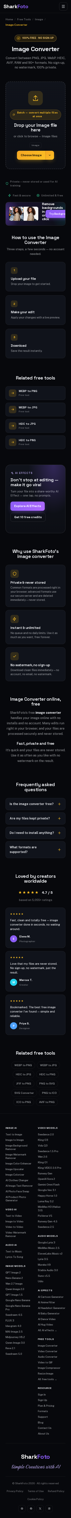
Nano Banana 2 (14, 1278)
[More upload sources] (49, 155)
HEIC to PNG (47, 1074)
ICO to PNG (23, 1102)
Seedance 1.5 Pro (48, 1151)
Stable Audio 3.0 (48, 1270)
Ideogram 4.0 (13, 1326)
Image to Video (14, 1221)
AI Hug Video (45, 1324)
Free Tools (24, 19)
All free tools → (47, 1379)
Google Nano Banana (18, 1300)
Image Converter (48, 1345)
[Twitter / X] (40, 1508)
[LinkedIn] (49, 1508)
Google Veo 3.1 (47, 1190)
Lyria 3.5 (43, 1259)
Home (9, 19)
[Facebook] (31, 1508)
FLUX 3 (10, 1320)
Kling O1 (43, 1162)
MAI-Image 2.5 (14, 1331)
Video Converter (47, 1351)
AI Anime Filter (46, 1302)
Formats (43, 1411)
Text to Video (14, 1215)
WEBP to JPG (48, 1065)
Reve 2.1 (10, 1348)
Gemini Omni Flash (49, 1184)
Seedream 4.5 (14, 1314)
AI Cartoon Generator (51, 1296)
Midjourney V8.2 (15, 1337)
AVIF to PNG (47, 1102)
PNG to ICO (49, 1092)
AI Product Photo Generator (16, 1199)
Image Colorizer (15, 1174)
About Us (43, 1433)
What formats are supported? (23, 849)
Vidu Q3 (43, 1145)
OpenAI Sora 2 (46, 1179)
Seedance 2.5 (46, 1226)
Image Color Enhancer (18, 1163)
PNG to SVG (47, 1083)
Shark (16, 6)
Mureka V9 (44, 1264)
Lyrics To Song (14, 1257)
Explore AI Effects (27, 506)
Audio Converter (47, 1356)
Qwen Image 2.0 (15, 1289)
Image (39, 19)
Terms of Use (36, 1491)
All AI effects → (47, 1330)
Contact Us (44, 1428)
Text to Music (14, 1251)
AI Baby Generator (49, 1313)
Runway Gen (45, 1173)
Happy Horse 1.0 (47, 1195)
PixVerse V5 (45, 1215)
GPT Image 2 (13, 1272)
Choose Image (31, 155)
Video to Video (14, 1226)
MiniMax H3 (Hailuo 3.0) (49, 1208)
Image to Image (15, 1139)
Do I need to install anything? (32, 833)
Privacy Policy (15, 1491)
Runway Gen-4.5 (47, 1221)
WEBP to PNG (23, 1065)
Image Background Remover (16, 1147)
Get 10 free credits (28, 517)
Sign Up (42, 1400)
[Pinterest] (21, 1508)
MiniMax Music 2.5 (49, 1248)
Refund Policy (56, 1491)
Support (43, 1416)
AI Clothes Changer (17, 1180)
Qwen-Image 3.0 (15, 1342)
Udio (40, 1281)
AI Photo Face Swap (17, 1191)
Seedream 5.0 (14, 1353)
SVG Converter (24, 1092)
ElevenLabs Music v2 (50, 1253)
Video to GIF (45, 1362)
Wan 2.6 (42, 1156)
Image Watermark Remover (16, 1156)
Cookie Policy (35, 1499)
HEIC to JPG (23, 1074)
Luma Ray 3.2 (46, 1201)
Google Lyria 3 (46, 1242)
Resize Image (45, 1373)
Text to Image (14, 1134)
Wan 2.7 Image (14, 1283)
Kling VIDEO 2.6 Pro (49, 1167)
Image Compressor (49, 1367)
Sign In (42, 1394)
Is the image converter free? (32, 804)
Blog (40, 1422)
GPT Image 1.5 (14, 1294)
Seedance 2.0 (46, 1134)
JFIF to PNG (23, 1083)
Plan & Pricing (46, 1405)
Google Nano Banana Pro (18, 1307)
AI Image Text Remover (19, 1185)
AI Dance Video (47, 1319)
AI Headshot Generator (51, 1308)
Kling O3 (43, 1139)
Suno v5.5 (44, 1275)
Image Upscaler (15, 1169)
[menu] (63, 6)
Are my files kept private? (30, 818)
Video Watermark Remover (16, 1234)
